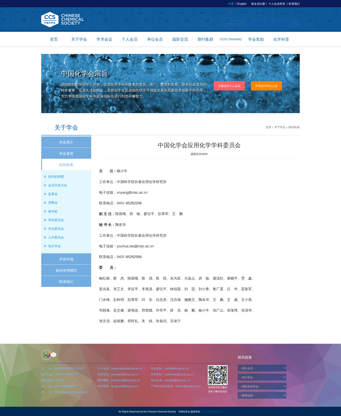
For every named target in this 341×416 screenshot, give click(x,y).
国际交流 (180, 39)
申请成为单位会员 (266, 86)
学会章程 (66, 153)
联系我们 (294, 4)
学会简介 (66, 142)
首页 (54, 39)
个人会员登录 (277, 4)
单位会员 (155, 39)
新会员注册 (258, 4)
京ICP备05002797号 (212, 411)
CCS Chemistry (231, 39)
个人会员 (130, 39)
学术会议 (104, 39)
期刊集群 (205, 39)
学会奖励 (256, 39)
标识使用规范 (66, 270)
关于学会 (79, 39)
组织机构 (66, 164)
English (241, 4)
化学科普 (281, 39)
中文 (231, 4)
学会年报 (66, 258)
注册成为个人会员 (229, 86)
